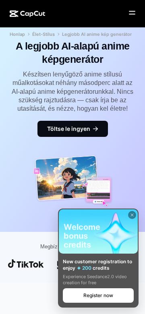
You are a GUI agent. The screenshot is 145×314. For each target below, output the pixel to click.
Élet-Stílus (43, 34)
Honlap (17, 34)
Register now (98, 295)
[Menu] (132, 13)
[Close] (132, 215)
